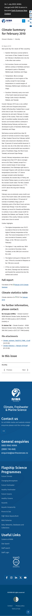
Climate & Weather (7, 39)
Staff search (5, 548)
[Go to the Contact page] (3, 431)
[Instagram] (30, 15)
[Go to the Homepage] (7, 21)
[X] (30, 22)
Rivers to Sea (6, 512)
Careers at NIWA (7, 539)
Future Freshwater (7, 485)
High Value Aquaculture (9, 516)
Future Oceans (6, 494)
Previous (9, 370)
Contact (10, 606)
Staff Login (5, 552)
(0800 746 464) (8, 449)
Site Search (5, 544)
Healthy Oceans (7, 498)
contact (23, 425)
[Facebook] (30, 11)
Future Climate (6, 476)
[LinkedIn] (30, 19)
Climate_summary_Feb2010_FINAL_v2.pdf (16, 340)
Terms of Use (16, 609)
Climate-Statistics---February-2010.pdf (15, 346)
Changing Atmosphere (9, 481)
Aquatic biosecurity (8, 507)
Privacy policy (20, 606)
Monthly (17, 39)
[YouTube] (30, 26)
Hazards (4, 503)
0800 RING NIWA (9, 445)
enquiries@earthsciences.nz (14, 453)
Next (24, 370)
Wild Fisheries (6, 520)
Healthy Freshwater (8, 490)
